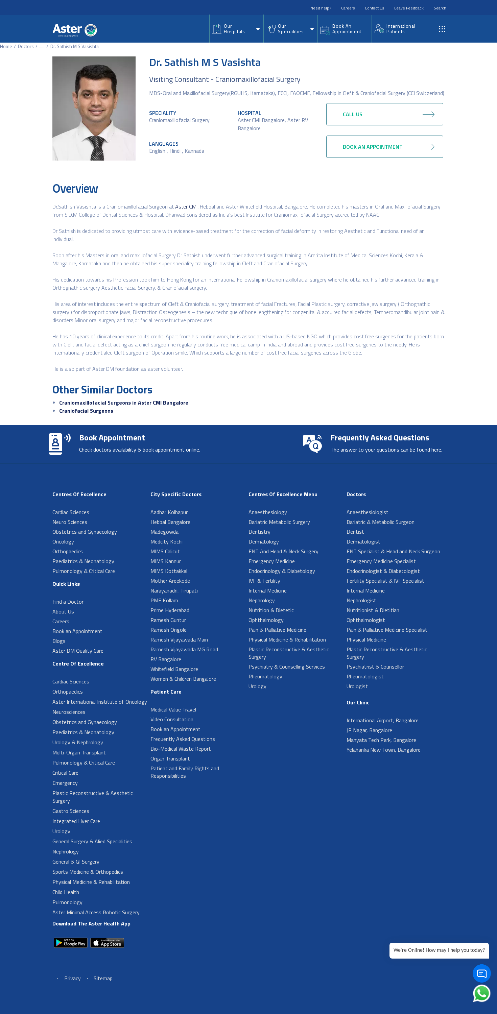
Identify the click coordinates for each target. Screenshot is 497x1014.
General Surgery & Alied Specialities (92, 841)
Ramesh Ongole (168, 630)
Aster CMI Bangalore (261, 120)
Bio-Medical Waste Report (180, 749)
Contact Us (374, 8)
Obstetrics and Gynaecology (84, 532)
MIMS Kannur (165, 561)
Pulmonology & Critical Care (83, 571)
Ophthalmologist (366, 620)
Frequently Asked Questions (182, 739)
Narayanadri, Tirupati (174, 590)
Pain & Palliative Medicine (277, 630)
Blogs (59, 641)
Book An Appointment (346, 28)
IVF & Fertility (264, 581)
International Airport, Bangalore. (383, 720)
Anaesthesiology (268, 512)
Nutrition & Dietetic (271, 610)
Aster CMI (186, 206)
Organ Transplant (170, 758)
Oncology (63, 541)
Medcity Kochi (166, 541)
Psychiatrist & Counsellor (375, 666)
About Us (63, 611)
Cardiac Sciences (70, 512)
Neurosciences (69, 712)
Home (6, 46)
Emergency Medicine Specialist (381, 561)
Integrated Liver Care (76, 821)
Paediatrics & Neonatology (83, 561)
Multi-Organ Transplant (79, 752)
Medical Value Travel (173, 709)
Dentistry (259, 532)
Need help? (320, 8)
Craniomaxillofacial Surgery (179, 120)
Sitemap (103, 978)
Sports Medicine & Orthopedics (87, 872)
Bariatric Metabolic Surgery (279, 522)
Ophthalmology (266, 620)
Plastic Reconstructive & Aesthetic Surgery (92, 797)
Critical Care (65, 773)
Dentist (355, 532)
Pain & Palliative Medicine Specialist (387, 630)
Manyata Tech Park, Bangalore (381, 740)
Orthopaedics (67, 551)
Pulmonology (67, 902)
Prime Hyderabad (169, 610)
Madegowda (164, 532)
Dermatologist (363, 541)
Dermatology (264, 541)
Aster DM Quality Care (77, 651)
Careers (348, 8)
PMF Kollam (164, 600)
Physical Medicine (366, 639)
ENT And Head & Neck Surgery (283, 551)
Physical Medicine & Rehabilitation (91, 882)
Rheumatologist (365, 676)
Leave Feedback (409, 8)
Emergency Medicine (272, 561)
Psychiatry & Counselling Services (287, 666)
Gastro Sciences (70, 811)
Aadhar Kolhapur (169, 512)
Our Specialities (291, 28)
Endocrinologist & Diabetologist (383, 571)
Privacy (72, 978)
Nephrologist (361, 600)
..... (42, 46)
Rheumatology (265, 676)
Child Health (65, 892)
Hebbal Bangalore (170, 522)
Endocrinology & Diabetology (282, 571)
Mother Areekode (170, 581)
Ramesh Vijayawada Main (179, 639)
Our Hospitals (234, 28)
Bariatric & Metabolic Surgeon (381, 522)
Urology (61, 831)
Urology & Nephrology (77, 742)
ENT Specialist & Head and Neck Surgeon (393, 551)
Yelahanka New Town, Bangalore (384, 750)
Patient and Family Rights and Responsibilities (184, 772)
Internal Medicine (268, 590)
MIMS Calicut (165, 551)
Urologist (357, 686)
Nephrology (65, 851)
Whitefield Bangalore (174, 669)
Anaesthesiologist (367, 512)
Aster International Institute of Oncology (99, 702)
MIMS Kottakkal (168, 571)
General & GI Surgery (75, 862)
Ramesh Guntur (168, 620)
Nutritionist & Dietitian (373, 610)
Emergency (65, 783)
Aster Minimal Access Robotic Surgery (96, 912)
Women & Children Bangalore (183, 679)
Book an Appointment (77, 631)
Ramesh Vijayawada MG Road (184, 649)
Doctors (26, 46)
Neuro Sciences (69, 522)
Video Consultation (171, 719)
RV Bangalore (165, 659)
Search (440, 8)
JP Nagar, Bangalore (369, 730)
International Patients (400, 28)
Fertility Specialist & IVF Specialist (385, 581)
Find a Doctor (68, 602)
